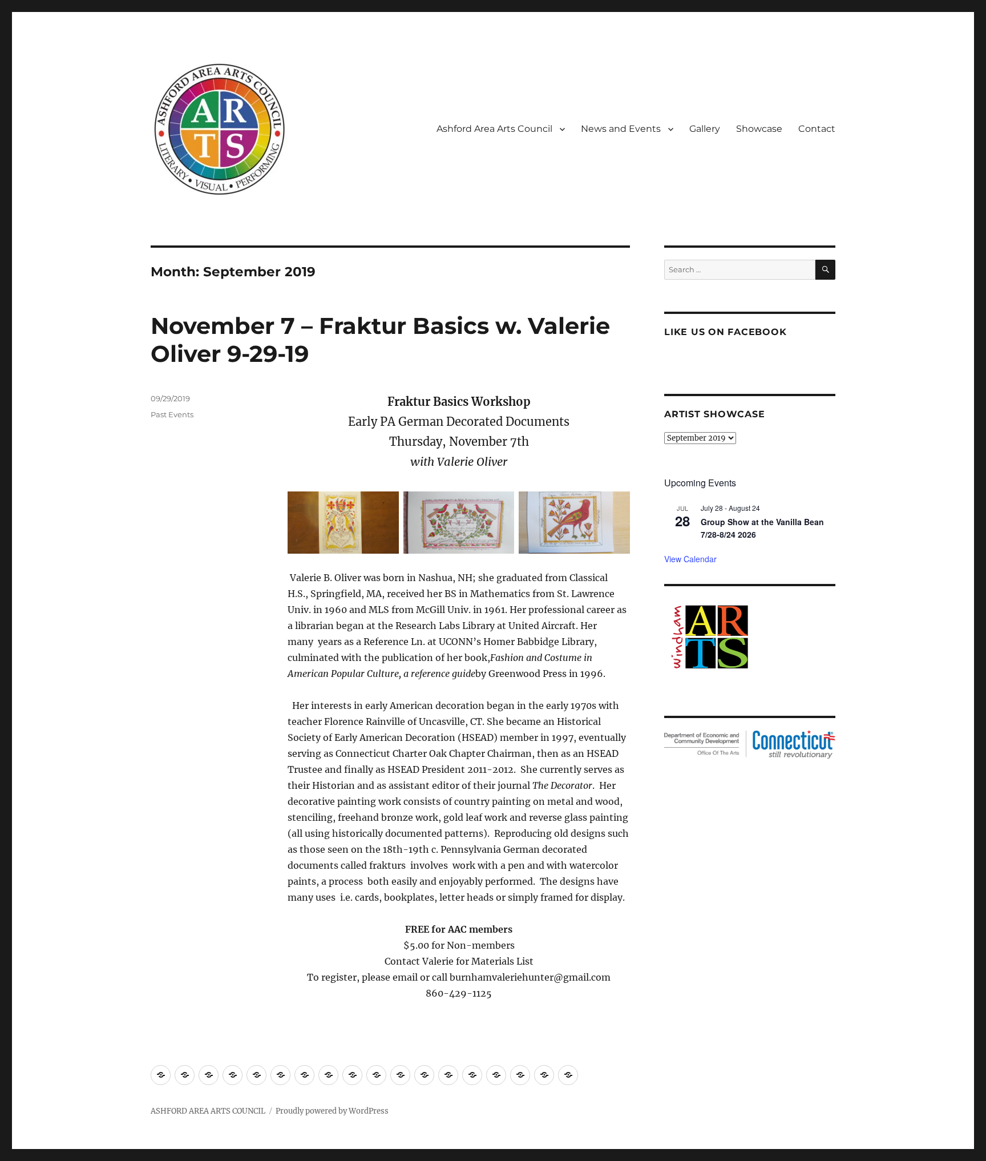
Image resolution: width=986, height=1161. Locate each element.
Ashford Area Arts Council (494, 128)
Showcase (759, 128)
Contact (816, 128)
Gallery (704, 128)
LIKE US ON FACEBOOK (725, 331)
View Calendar (690, 559)
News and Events (621, 128)
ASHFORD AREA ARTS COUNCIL (208, 1111)
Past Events (172, 414)
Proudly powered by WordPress (332, 1111)
